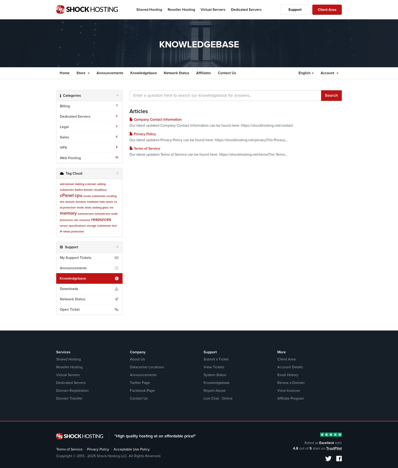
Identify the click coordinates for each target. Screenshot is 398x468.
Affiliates (203, 73)
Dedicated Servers (71, 383)
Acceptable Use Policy (132, 449)
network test (102, 214)
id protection (68, 207)
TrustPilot (334, 448)
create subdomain (94, 196)
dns (62, 202)
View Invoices (288, 390)
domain (70, 202)
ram (76, 220)
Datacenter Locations (147, 367)
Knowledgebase (143, 73)
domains (81, 202)
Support (294, 10)
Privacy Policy (144, 134)
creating (111, 196)
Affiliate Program (290, 398)
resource (84, 220)
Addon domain (84, 190)
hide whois (106, 202)
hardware (93, 202)
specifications (77, 226)
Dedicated (246, 10)
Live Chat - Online (218, 398)
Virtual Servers (68, 375)
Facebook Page (142, 390)
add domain (67, 184)
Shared (149, 10)
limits (88, 207)
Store (81, 73)
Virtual (213, 10)
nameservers (86, 214)
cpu (78, 195)
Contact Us (227, 73)
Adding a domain (85, 184)
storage (91, 226)
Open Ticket (70, 309)
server (64, 226)
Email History (287, 375)
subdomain (104, 226)
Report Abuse (215, 390)
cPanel (67, 195)
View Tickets (214, 367)
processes (66, 220)
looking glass (100, 207)
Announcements (110, 73)
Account (328, 73)
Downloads (69, 289)
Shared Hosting (68, 359)
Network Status (176, 73)
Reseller (181, 10)
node (114, 214)
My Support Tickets (75, 258)
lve (111, 207)
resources (101, 219)
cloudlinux (100, 190)
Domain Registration (72, 390)
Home (65, 73)
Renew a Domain (291, 383)
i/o (115, 202)
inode (80, 207)
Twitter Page (140, 383)
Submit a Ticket (216, 359)
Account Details (290, 367)
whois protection (73, 231)
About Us (137, 359)
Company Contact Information (157, 119)
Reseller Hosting (69, 367)
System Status (215, 375)
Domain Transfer (69, 398)
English (304, 73)
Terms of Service (146, 148)
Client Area (327, 10)
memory (68, 213)
